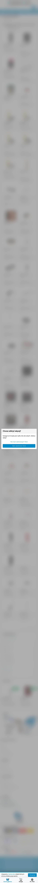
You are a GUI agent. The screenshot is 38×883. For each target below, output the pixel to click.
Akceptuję (32, 875)
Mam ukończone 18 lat (19, 446)
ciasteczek (11, 874)
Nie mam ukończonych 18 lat (19, 442)
